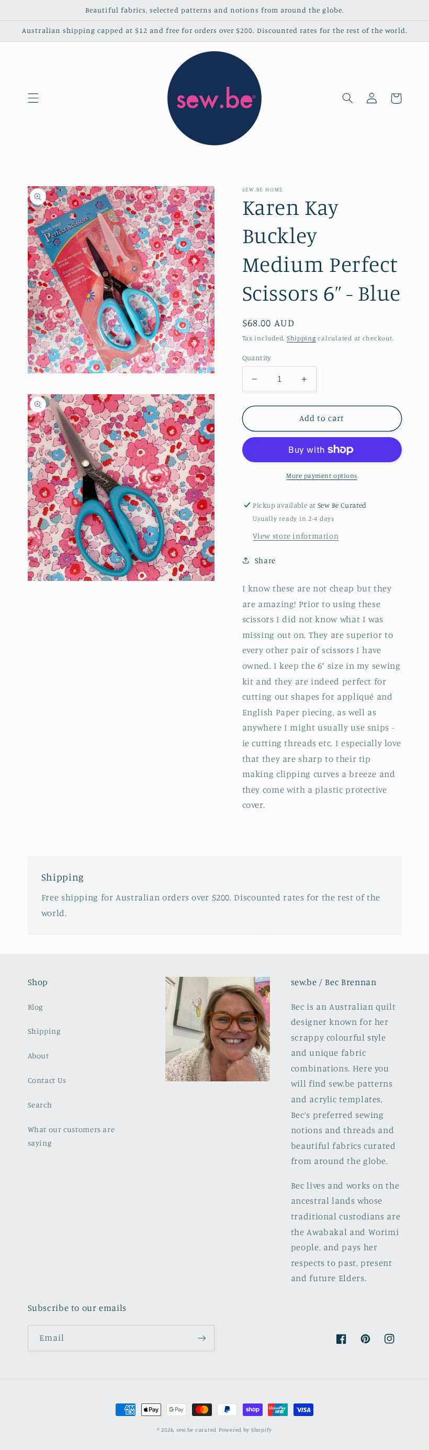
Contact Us (47, 1080)
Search (40, 1104)
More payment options (321, 475)
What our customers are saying (71, 1136)
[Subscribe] (202, 1338)
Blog (35, 1006)
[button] (33, 98)
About (38, 1055)
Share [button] (265, 560)
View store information (295, 535)
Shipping (301, 338)
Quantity (256, 357)
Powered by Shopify (245, 1429)
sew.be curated (196, 1429)
